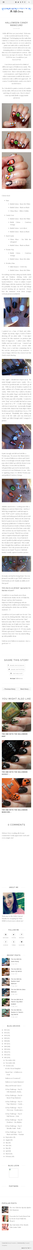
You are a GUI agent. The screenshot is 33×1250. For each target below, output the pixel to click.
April (7, 1151)
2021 (5, 1033)
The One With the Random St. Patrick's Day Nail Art (17, 1012)
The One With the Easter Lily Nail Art (16, 970)
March (8, 1154)
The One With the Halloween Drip (14, 735)
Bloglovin (21, 945)
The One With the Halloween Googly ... (14, 773)
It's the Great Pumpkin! (13, 1068)
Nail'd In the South (10, 597)
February (9, 1156)
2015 (5, 1049)
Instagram (5, 937)
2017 (5, 1044)
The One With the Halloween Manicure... (14, 811)
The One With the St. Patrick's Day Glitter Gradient (17, 1002)
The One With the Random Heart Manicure (16, 981)
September (9, 1137)
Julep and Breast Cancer (13, 1086)
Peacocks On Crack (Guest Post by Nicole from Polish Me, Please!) (19, 1218)
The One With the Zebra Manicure (18, 991)
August (8, 1140)
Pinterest (21, 937)
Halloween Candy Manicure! (14, 1082)
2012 (5, 1057)
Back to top (26, 1248)
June (7, 1145)
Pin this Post (18, 673)
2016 (5, 1046)
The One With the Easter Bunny (16, 960)
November (9, 1063)
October (8, 1066)
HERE (4, 921)
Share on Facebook (17, 665)
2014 (5, 1052)
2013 (5, 1055)
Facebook (5, 945)
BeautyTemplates (12, 1243)
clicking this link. (15, 617)
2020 (5, 1035)
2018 (5, 1041)
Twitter (14, 937)
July (7, 1143)
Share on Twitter (17, 669)
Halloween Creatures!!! (12, 1078)
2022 (5, 1030)
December (9, 1060)
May (7, 1148)
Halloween (19, 678)
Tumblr (14, 945)
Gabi (10, 602)
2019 (5, 1038)
